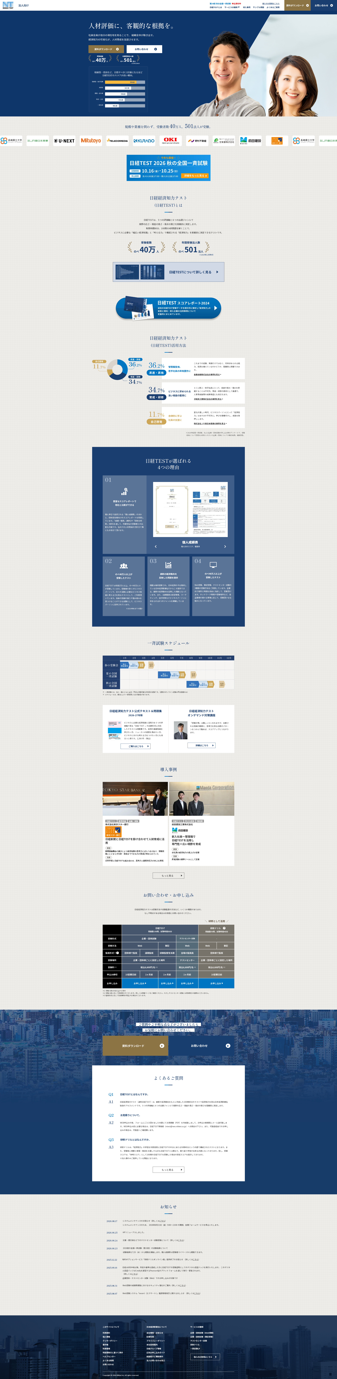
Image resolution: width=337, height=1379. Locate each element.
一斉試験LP (195, 1348)
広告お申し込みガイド (156, 1352)
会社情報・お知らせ (155, 1332)
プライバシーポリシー (156, 1340)
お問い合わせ (108, 1364)
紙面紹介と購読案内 (155, 1356)
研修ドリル (195, 1344)
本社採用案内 (152, 1344)
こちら (162, 1220)
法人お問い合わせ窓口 (156, 1360)
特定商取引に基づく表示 (113, 1352)
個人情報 (106, 1336)
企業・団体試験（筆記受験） (202, 1336)
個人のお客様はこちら (270, 4)
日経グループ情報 (154, 1348)
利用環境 (106, 1348)
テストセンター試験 (198, 1340)
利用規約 (106, 1332)
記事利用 (150, 1336)
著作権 (105, 1344)
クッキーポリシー (110, 1340)
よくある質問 (108, 1360)
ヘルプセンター (109, 1356)
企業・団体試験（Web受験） (202, 1332)
